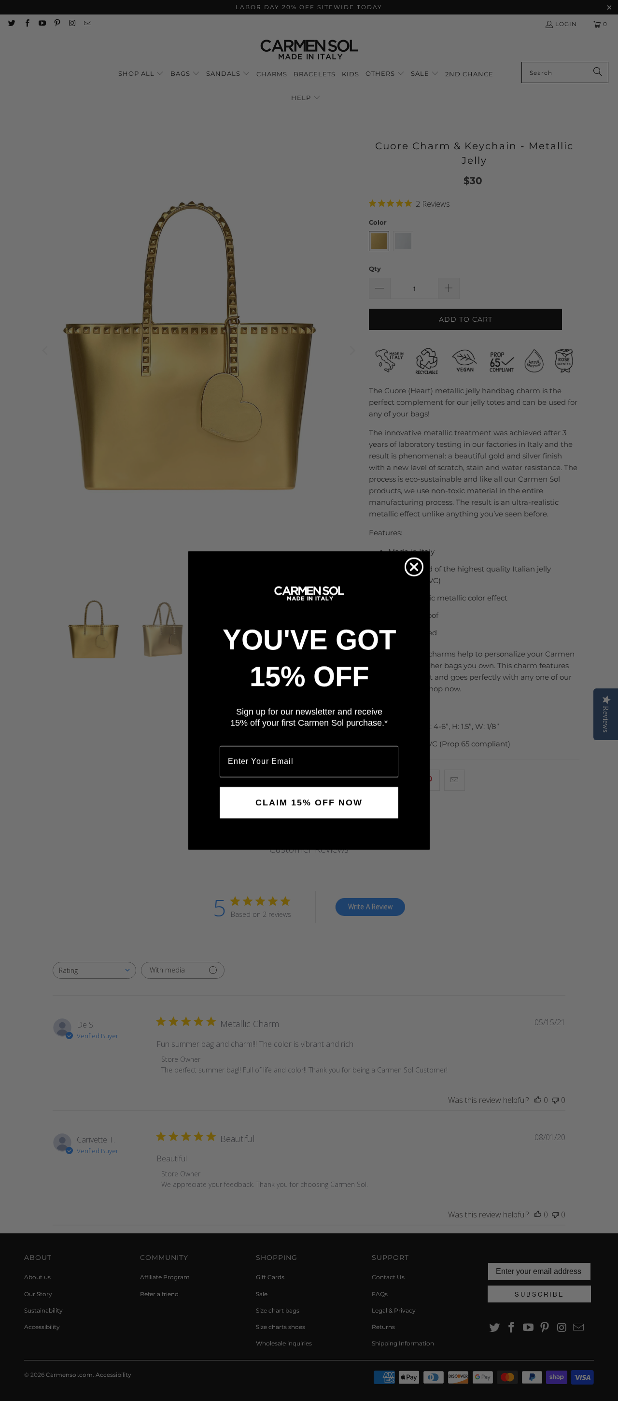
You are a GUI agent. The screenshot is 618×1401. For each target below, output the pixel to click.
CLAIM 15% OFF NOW (309, 802)
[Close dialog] (414, 566)
